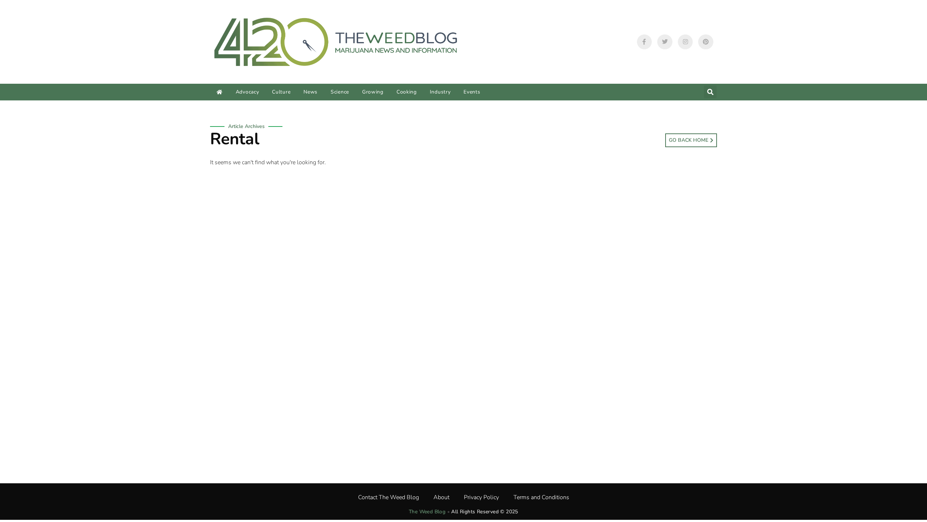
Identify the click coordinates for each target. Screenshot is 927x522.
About (441, 497)
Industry (440, 91)
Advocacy (247, 91)
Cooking (407, 91)
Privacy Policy (481, 497)
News (310, 91)
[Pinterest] (705, 42)
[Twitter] (664, 42)
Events (472, 91)
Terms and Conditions (541, 497)
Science (340, 91)
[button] (710, 92)
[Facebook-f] (644, 42)
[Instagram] (685, 42)
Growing (372, 91)
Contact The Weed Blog (388, 497)
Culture (281, 91)
